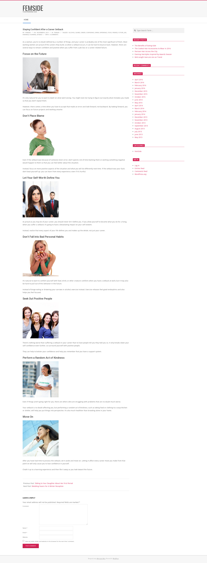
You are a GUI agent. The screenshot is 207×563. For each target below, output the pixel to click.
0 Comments (54, 34)
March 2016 (139, 82)
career (83, 32)
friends (115, 32)
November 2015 (141, 94)
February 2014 (140, 111)
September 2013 (141, 126)
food (110, 32)
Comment (26, 506)
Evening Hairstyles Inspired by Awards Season (153, 54)
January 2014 (140, 114)
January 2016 (140, 88)
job (125, 32)
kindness (26, 34)
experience (103, 32)
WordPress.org (140, 174)
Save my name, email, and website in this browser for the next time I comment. (49, 541)
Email (25, 532)
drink (97, 32)
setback (39, 34)
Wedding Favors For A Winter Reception (47, 486)
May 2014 (138, 103)
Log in (137, 165)
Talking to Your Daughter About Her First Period (54, 483)
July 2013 (138, 131)
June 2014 (139, 100)
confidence (90, 32)
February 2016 (140, 85)
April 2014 (139, 105)
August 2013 (140, 128)
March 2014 (139, 108)
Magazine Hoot (101, 558)
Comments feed (141, 171)
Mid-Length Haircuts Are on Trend (148, 57)
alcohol (72, 32)
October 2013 (140, 123)
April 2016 (139, 79)
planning (33, 34)
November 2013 (141, 120)
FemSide (56, 32)
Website (25, 537)
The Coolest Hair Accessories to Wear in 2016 (153, 48)
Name (25, 528)
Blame (78, 32)
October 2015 (140, 97)
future (120, 32)
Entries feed (139, 168)
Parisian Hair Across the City (146, 51)
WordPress (116, 558)
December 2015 (141, 91)
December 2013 (141, 117)
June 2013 (139, 134)
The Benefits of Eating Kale (145, 45)
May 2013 (138, 137)
